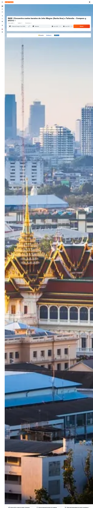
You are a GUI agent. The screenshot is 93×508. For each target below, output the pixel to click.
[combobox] (11, 23)
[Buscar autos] (2, 12)
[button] (2, 2)
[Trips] (2, 25)
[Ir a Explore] (2, 15)
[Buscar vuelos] (2, 6)
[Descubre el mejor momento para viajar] (2, 21)
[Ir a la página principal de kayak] (9, 2)
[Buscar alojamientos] (2, 9)
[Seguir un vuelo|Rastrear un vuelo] (2, 18)
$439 (10, 18)
